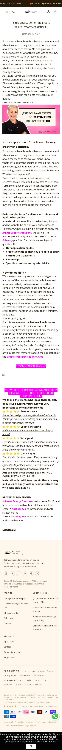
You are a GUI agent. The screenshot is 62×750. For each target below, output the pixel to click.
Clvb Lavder (9, 618)
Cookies (29, 722)
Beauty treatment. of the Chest (25, 356)
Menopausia (39, 675)
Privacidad (19, 722)
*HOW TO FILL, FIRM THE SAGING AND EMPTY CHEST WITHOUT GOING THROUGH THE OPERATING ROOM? (31, 393)
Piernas (38, 684)
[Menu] (7, 11)
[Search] (13, 12)
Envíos (6, 725)
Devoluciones (17, 725)
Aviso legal (8, 722)
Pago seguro (30, 725)
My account (9, 641)
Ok (31, 746)
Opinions (8, 623)
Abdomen (8, 684)
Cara (21, 680)
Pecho (46, 680)
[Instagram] (6, 573)
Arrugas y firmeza (45, 671)
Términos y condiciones (46, 722)
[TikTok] (12, 573)
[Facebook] (25, 573)
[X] (37, 573)
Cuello (28, 680)
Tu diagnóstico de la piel (15, 598)
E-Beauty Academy (12, 613)
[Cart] (55, 12)
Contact (7, 646)
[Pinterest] (31, 573)
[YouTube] (18, 573)
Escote (37, 680)
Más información (46, 741)
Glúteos (28, 684)
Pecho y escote (10, 675)
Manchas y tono (28, 671)
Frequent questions (13, 652)
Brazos (19, 684)
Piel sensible (25, 675)
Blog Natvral (9, 657)
